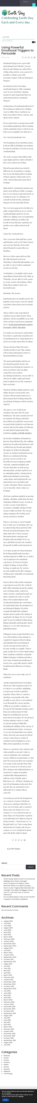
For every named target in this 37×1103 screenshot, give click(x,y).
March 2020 (8, 1000)
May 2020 (7, 995)
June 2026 (7, 926)
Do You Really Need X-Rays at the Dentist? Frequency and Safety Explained (19, 40)
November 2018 (9, 1036)
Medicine (7, 1071)
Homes (6, 1067)
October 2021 (9, 959)
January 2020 (9, 1004)
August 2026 (8, 921)
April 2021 (7, 973)
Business (7, 1056)
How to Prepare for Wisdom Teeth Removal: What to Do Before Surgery (17, 884)
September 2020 (10, 989)
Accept (5, 1100)
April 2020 (7, 998)
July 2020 (7, 991)
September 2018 (10, 1040)
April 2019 (7, 1025)
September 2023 (10, 957)
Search (4, 863)
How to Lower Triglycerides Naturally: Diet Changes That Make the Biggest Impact (19, 889)
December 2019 (9, 1007)
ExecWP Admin (13, 849)
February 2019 (9, 1029)
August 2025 (8, 928)
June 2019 (7, 1020)
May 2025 (7, 932)
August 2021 (8, 964)
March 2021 (8, 975)
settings (21, 1096)
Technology (8, 1074)
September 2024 (10, 946)
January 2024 (9, 955)
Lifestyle (7, 1069)
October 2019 (9, 1011)
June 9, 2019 (6, 57)
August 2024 (8, 948)
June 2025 (7, 930)
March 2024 (8, 953)
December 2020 (10, 982)
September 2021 (10, 962)
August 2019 (8, 1016)
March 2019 (8, 1027)
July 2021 (7, 966)
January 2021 (8, 980)
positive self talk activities (21, 433)
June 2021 (7, 968)
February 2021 (9, 977)
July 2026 (7, 923)
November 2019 (9, 1009)
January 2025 (9, 941)
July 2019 (7, 1018)
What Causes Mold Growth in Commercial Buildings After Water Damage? (19, 880)
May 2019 (7, 1022)
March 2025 (8, 937)
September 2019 (10, 1013)
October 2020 (9, 986)
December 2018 (9, 1034)
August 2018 (8, 1043)
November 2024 (10, 944)
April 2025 (7, 935)
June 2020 (7, 993)
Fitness (6, 1060)
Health (6, 1065)
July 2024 (7, 950)
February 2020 (9, 1002)
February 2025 (9, 939)
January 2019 (8, 1031)
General (7, 1062)
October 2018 (9, 1038)
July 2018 (7, 1045)
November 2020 (10, 984)
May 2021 (7, 971)
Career (6, 1058)
